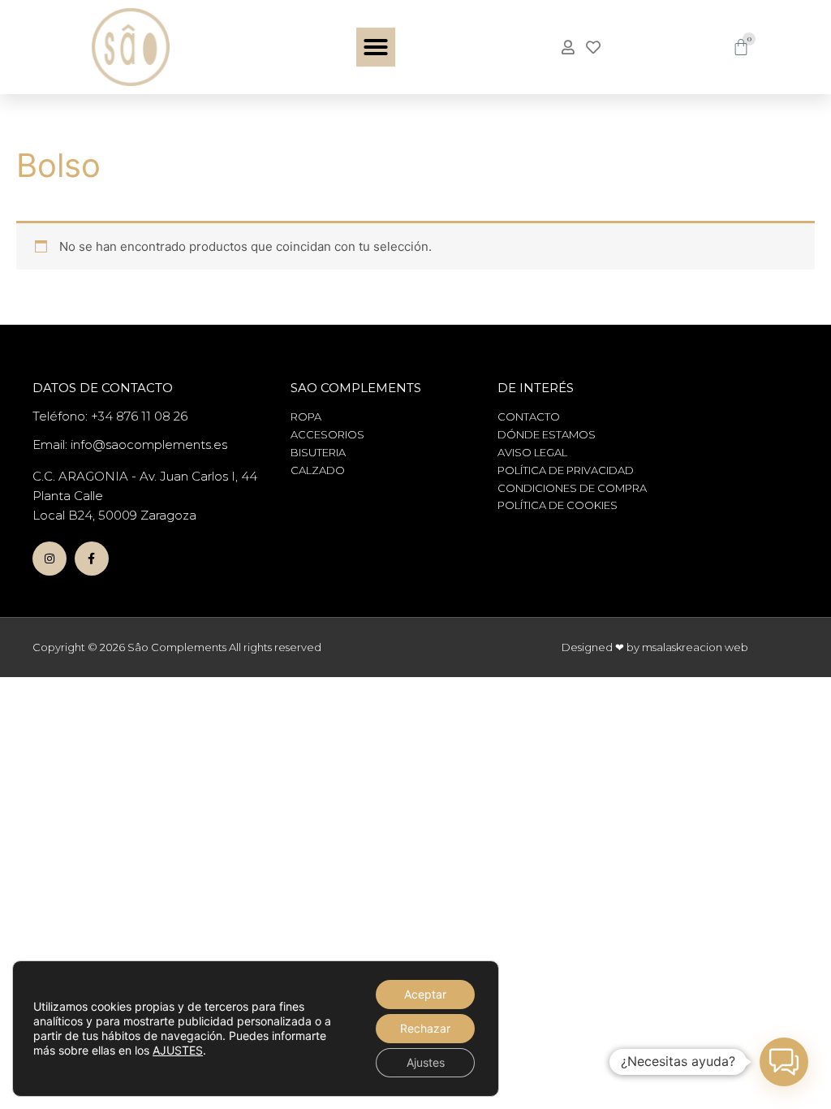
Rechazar (425, 1028)
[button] (375, 47)
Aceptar (425, 994)
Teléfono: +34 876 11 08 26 (109, 416)
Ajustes (426, 1062)
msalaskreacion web (695, 647)
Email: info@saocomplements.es (129, 444)
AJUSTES (178, 1050)
